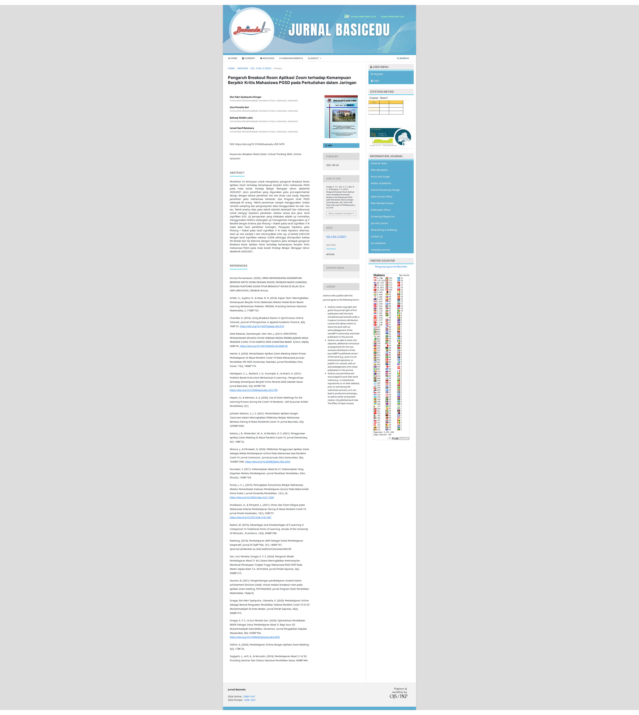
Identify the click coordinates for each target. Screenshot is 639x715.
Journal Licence (379, 223)
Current (249, 58)
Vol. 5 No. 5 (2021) (260, 68)
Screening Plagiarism (383, 216)
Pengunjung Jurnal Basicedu (391, 266)
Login (376, 80)
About (314, 58)
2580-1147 (249, 696)
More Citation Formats (340, 213)
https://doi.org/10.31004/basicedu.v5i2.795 (254, 390)
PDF (329, 145)
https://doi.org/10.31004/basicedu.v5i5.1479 (259, 144)
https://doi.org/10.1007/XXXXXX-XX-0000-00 (264, 346)
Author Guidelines (381, 183)
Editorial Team (379, 163)
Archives (268, 58)
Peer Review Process (382, 203)
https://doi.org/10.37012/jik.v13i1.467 (250, 517)
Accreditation (378, 243)
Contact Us (377, 236)
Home (233, 58)
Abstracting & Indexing (384, 229)
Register (378, 74)
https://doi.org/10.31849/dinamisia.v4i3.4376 (255, 637)
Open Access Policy (381, 196)
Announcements (292, 58)
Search (404, 58)
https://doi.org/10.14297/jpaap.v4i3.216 (262, 326)
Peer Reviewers (379, 169)
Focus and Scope (380, 176)
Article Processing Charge (385, 189)
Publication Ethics (381, 209)
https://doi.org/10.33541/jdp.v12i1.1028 (252, 497)
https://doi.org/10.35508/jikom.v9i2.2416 (267, 461)
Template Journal (380, 249)
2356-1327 (250, 700)
